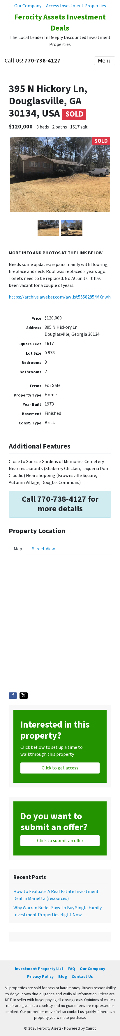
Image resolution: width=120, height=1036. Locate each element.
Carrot (91, 1028)
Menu (105, 61)
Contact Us (82, 976)
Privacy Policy (40, 976)
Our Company (27, 6)
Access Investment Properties (76, 6)
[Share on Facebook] (13, 695)
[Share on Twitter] (24, 695)
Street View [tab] (43, 549)
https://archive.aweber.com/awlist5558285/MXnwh (60, 297)
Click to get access (60, 768)
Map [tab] (18, 549)
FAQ (71, 968)
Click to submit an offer (60, 840)
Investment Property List (39, 968)
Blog (62, 976)
